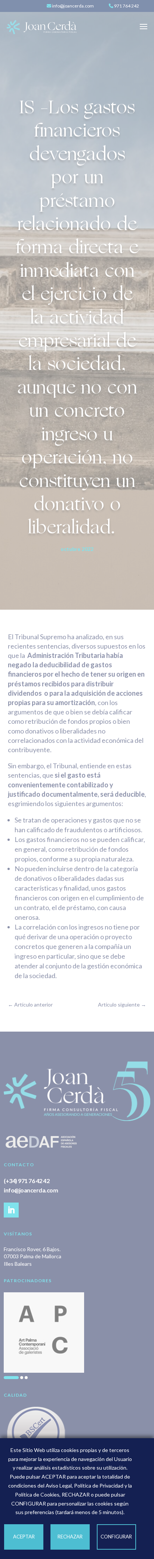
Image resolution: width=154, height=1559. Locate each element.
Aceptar (24, 1537)
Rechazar (70, 1537)
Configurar (116, 1537)
